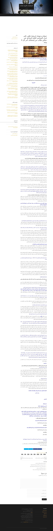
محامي (32, 512)
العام (41, 454)
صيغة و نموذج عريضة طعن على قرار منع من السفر (26, 458)
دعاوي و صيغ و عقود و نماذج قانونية (41, 452)
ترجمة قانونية (45, 515)
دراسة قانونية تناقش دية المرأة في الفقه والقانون (41, 458)
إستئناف (44, 454)
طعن (31, 454)
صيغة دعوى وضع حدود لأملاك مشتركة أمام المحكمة (38, 464)
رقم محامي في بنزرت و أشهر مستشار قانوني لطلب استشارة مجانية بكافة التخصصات (12, 94)
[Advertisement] (26, 25)
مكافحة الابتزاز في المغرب (14, 135)
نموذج (22, 454)
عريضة (28, 454)
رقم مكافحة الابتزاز (14, 133)
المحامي (38, 454)
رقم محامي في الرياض (14, 38)
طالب (34, 454)
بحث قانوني (45, 513)
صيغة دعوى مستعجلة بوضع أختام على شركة (39, 469)
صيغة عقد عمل (45, 510)
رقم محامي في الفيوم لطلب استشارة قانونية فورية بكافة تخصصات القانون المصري (12, 89)
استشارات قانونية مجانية (26, 5)
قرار (25, 454)
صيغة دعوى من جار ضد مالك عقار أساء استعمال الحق (38, 466)
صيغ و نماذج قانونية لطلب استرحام (41, 463)
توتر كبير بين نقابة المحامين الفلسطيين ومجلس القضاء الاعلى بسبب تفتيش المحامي (12, 51)
